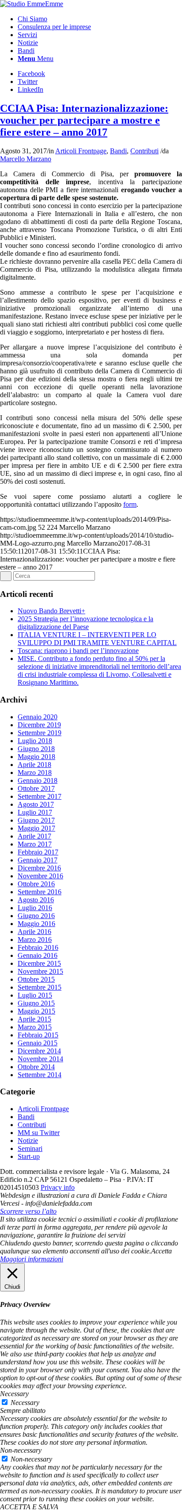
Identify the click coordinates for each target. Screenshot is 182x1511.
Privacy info (58, 1187)
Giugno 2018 (36, 748)
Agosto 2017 (36, 804)
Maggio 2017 (36, 828)
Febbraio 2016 (38, 947)
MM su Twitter (39, 1132)
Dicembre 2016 (39, 868)
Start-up (29, 1156)
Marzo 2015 (35, 1027)
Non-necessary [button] (21, 1450)
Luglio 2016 (35, 907)
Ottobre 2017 (36, 788)
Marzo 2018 (35, 772)
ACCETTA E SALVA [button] (29, 1507)
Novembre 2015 (40, 971)
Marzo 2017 (35, 844)
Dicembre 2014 (39, 1051)
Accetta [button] (161, 1251)
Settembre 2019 (39, 733)
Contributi (144, 151)
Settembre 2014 (39, 1074)
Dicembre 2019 (39, 725)
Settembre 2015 (39, 987)
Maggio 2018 (36, 756)
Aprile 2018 (34, 764)
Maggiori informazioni (31, 1259)
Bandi (118, 151)
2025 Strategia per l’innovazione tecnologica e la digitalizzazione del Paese (85, 622)
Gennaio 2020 (37, 717)
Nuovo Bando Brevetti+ (51, 611)
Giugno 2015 (36, 1003)
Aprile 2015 (34, 1019)
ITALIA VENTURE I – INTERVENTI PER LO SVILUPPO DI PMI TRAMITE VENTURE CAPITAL (97, 638)
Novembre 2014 (40, 1059)
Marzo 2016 (35, 939)
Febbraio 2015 (38, 1035)
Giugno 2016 (36, 915)
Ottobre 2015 (36, 979)
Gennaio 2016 (37, 955)
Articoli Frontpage (80, 151)
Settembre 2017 (39, 796)
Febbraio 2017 (38, 852)
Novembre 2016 (40, 876)
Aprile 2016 (34, 931)
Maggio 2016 (36, 923)
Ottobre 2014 (36, 1067)
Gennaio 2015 (37, 1043)
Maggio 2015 (36, 1011)
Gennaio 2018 (37, 780)
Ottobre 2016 (36, 884)
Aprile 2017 (34, 836)
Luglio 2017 (35, 812)
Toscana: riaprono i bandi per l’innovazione (78, 650)
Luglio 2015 (35, 995)
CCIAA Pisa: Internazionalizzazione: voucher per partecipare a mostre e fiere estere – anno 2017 (84, 120)
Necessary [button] (14, 1393)
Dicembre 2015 (39, 963)
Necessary (25, 1402)
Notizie (28, 1140)
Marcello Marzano (25, 159)
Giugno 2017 (36, 820)
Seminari (30, 1148)
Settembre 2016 (39, 892)
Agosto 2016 (36, 900)
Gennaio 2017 (37, 860)
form (129, 504)
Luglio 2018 (35, 740)
